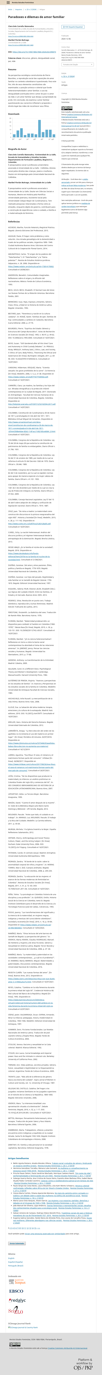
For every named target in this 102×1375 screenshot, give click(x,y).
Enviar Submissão (17, 1243)
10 (23, 1228)
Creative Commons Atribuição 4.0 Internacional (67, 1348)
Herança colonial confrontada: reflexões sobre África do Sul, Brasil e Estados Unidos (51, 1187)
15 (35, 1228)
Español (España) (15, 1262)
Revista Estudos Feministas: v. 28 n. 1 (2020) (56, 1171)
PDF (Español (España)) (74, 27)
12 (28, 1228)
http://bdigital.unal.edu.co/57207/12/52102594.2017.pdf (31, 404)
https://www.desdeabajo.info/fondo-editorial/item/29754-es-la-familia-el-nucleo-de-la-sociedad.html (29, 556)
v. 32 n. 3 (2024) (30, 9)
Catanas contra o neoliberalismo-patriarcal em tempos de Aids (67, 1181)
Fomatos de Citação (70, 64)
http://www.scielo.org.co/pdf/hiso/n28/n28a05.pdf (29, 523)
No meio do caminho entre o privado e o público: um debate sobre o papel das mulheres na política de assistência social (50, 1194)
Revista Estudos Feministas (23, 2)
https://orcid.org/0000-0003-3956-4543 (20, 36)
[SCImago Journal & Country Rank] (23, 1327)
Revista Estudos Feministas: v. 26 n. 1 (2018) (72, 1176)
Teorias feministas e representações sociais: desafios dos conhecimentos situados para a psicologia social (52, 1206)
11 (25, 1228)
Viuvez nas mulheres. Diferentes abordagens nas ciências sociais (52, 1219)
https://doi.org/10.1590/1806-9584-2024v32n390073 (34, 52)
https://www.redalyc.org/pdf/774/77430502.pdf (28, 377)
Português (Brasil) (15, 1265)
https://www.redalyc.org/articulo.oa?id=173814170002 (31, 266)
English (11, 1258)
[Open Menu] (8, 2)
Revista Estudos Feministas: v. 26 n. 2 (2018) (56, 1166)
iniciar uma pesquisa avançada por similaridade (45, 1234)
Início (10, 9)
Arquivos (18, 9)
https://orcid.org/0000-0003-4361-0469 (20, 45)
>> (39, 1228)
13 (30, 1228)
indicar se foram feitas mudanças (73, 185)
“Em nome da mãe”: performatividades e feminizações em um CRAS (52, 1174)
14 (33, 1228)
